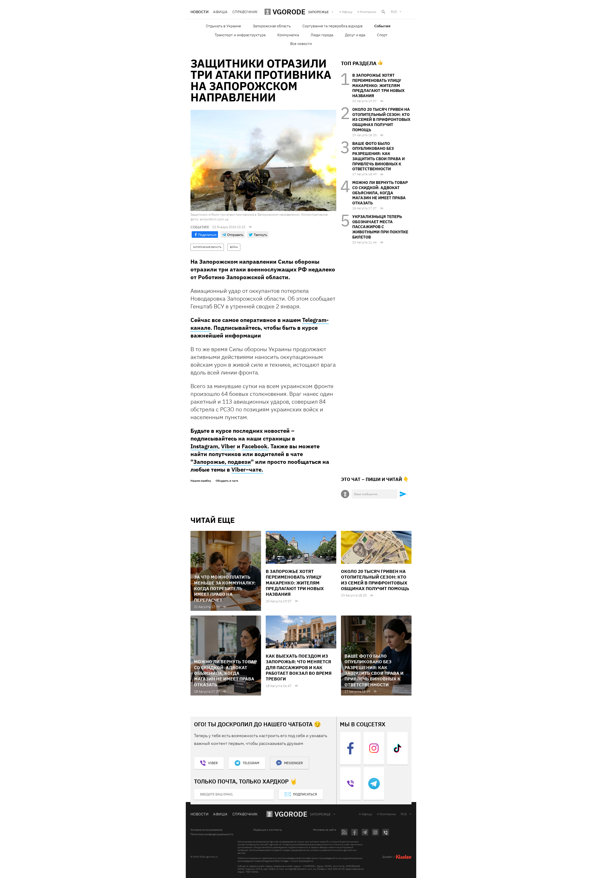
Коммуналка (288, 34)
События (382, 26)
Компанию (368, 11)
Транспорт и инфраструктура (240, 34)
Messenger (293, 763)
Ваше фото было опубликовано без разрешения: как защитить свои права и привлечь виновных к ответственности (378, 156)
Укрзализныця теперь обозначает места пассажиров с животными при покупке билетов (380, 227)
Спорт (382, 34)
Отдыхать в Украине (223, 26)
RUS (394, 11)
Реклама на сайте (324, 829)
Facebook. (255, 446)
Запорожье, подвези (222, 461)
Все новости (301, 43)
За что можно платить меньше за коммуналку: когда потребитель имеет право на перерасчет (225, 588)
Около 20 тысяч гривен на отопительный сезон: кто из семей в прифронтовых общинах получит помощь (381, 119)
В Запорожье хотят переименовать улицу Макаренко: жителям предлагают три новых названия (378, 85)
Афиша (220, 12)
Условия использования (206, 829)
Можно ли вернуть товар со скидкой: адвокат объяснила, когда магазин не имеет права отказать (380, 193)
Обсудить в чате (227, 480)
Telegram (251, 763)
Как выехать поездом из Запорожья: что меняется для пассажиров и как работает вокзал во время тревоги (299, 667)
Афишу (347, 11)
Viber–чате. (247, 469)
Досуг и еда (355, 34)
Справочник (245, 12)
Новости (199, 12)
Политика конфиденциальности (211, 834)
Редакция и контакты (267, 829)
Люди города (322, 34)
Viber (228, 446)
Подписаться (305, 794)
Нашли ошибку (200, 480)
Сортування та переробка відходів (332, 26)
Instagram (204, 446)
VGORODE (290, 813)
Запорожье (320, 814)
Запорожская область (272, 26)
